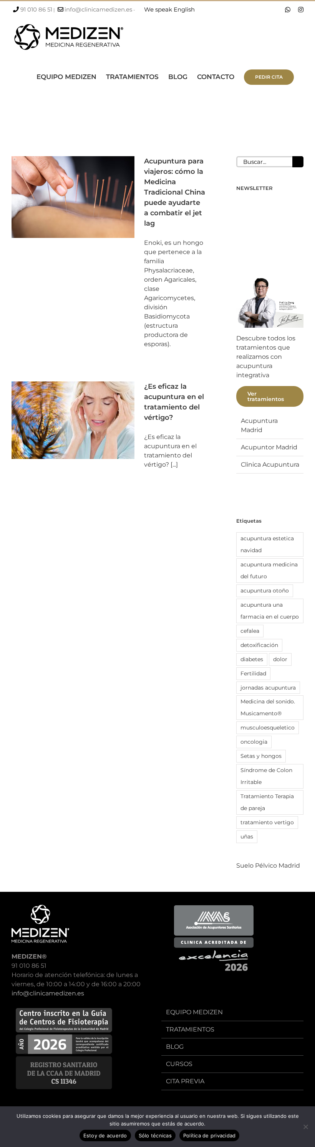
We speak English (169, 9)
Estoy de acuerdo (105, 1135)
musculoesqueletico (267, 727)
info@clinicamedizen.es (98, 9)
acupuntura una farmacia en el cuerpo (269, 610)
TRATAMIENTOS (190, 1029)
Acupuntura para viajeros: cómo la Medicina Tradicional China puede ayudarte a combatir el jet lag (174, 192)
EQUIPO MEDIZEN (194, 1012)
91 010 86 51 (36, 9)
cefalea (249, 630)
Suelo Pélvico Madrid (268, 865)
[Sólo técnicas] (305, 1126)
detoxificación (259, 645)
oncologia (253, 741)
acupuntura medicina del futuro (269, 570)
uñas (246, 836)
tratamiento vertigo (267, 822)
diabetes (251, 659)
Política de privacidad (209, 1135)
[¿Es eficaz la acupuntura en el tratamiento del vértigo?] (73, 420)
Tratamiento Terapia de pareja (267, 802)
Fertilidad (253, 673)
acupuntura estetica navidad (267, 544)
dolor (280, 659)
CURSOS (179, 1064)
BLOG (175, 1046)
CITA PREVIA (185, 1081)
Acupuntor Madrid (269, 447)
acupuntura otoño (264, 590)
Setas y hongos (261, 756)
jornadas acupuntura (268, 687)
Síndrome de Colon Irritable (266, 776)
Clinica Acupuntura (270, 464)
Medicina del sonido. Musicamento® (267, 707)
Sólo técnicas (155, 1135)
